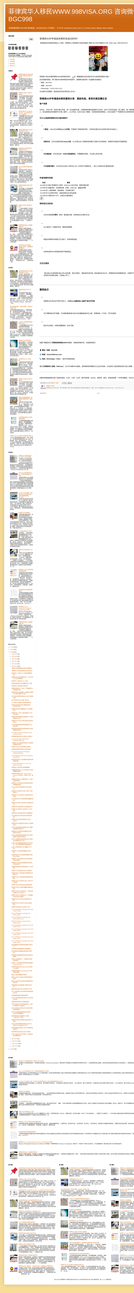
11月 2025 (15, 1043)
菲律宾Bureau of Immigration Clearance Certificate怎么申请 (25, 608)
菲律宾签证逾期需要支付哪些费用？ (22, 949)
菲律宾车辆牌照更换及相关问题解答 (22, 668)
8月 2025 (14, 666)
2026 (12, 1049)
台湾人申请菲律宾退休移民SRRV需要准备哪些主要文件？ (22, 828)
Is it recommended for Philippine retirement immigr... (21, 752)
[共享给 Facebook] (69, 383)
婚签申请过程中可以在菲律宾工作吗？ (22, 989)
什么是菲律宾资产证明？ (25, 531)
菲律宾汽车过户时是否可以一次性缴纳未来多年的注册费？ (22, 895)
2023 (12, 647)
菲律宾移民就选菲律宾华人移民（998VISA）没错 (20, 1016)
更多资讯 (12, 63)
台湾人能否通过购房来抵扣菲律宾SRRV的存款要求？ (21, 1012)
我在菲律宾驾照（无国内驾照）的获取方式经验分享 (75, 1189)
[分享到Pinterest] (71, 383)
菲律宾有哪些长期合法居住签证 (27, 1233)
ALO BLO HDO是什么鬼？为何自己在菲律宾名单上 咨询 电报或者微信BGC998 (26, 495)
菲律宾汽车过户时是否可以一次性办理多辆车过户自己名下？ (22, 891)
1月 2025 (14, 654)
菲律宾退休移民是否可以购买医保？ (22, 749)
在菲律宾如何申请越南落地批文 (27, 1132)
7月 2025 (14, 664)
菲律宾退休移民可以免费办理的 (20, 1002)
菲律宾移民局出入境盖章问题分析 (28, 1152)
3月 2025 (14, 656)
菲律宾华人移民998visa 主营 (20, 681)
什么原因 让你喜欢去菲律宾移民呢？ (22, 702)
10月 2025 (15, 1041)
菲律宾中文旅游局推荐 (25, 340)
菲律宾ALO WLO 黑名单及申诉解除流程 (26, 570)
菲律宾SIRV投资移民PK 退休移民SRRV (25, 149)
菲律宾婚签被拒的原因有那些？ (20, 995)
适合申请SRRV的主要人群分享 (20, 700)
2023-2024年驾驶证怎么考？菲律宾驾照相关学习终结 (25, 474)
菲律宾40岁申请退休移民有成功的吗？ (22, 671)
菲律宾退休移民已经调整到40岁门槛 (22, 683)
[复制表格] (41, 198)
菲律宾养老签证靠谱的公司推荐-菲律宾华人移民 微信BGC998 (22, 693)
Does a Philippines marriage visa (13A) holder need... (21, 918)
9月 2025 (14, 1038)
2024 (12, 649)
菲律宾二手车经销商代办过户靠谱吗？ (22, 870)
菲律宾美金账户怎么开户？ (76, 1179)
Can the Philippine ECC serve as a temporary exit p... (21, 764)
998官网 (12, 59)
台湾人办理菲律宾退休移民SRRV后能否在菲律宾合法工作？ (22, 839)
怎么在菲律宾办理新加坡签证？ (27, 1222)
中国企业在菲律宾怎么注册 (26, 1111)
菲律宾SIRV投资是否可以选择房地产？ (22, 807)
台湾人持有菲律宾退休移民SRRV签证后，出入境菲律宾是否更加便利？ (22, 843)
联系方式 (12, 66)
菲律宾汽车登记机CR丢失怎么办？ (21, 907)
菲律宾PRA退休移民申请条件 (20, 686)
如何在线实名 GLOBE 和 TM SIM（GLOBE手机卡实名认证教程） (25, 113)
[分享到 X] (67, 383)
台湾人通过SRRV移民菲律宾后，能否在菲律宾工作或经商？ (22, 1004)
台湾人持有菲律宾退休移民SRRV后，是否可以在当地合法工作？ (22, 1024)
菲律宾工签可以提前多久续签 (27, 1244)
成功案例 (12, 61)
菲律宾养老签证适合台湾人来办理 (21, 1032)
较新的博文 (43, 393)
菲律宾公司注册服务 (24, 512)
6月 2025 (14, 661)
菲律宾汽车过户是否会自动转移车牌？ (22, 885)
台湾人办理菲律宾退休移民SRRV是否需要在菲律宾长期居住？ (22, 835)
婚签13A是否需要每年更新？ (20, 975)
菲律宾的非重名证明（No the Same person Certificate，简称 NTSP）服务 (22, 775)
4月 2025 (14, 659)
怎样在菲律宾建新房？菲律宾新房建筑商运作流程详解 (25, 399)
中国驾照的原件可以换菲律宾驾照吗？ (25, 418)
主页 (98, 393)
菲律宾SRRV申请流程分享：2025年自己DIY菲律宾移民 (22, 677)
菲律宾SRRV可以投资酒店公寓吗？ (21, 747)
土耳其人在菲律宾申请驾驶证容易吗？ (25, 322)
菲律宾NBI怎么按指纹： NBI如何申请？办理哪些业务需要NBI (26, 246)
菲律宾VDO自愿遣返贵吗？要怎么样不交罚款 (25, 456)
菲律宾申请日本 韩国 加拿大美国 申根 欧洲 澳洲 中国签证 (26, 76)
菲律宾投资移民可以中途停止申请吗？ (22, 736)
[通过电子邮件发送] (63, 383)
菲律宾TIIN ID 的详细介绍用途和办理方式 (21, 436)
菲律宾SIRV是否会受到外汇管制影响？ (22, 813)
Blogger (103, 1279)
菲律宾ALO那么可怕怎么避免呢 (27, 1179)
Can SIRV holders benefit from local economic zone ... (22, 733)
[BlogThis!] (65, 383)
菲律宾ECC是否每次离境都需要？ (21, 767)
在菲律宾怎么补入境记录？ (76, 1221)
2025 (12, 652)
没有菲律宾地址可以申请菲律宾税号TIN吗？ (25, 130)
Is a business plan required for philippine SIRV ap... (20, 739)
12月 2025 (15, 1046)
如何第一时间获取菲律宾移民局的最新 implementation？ (22, 963)
